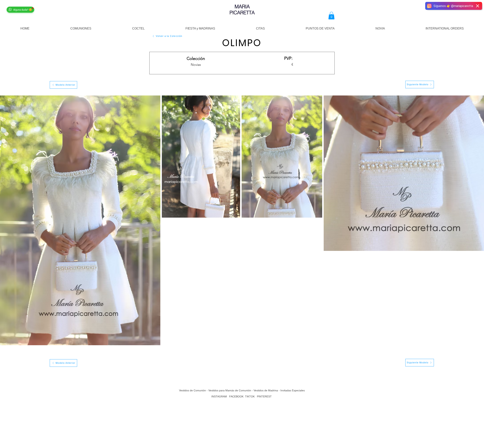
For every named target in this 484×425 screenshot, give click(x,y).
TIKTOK (250, 396)
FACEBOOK (236, 396)
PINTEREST (264, 396)
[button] (331, 15)
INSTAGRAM (219, 396)
